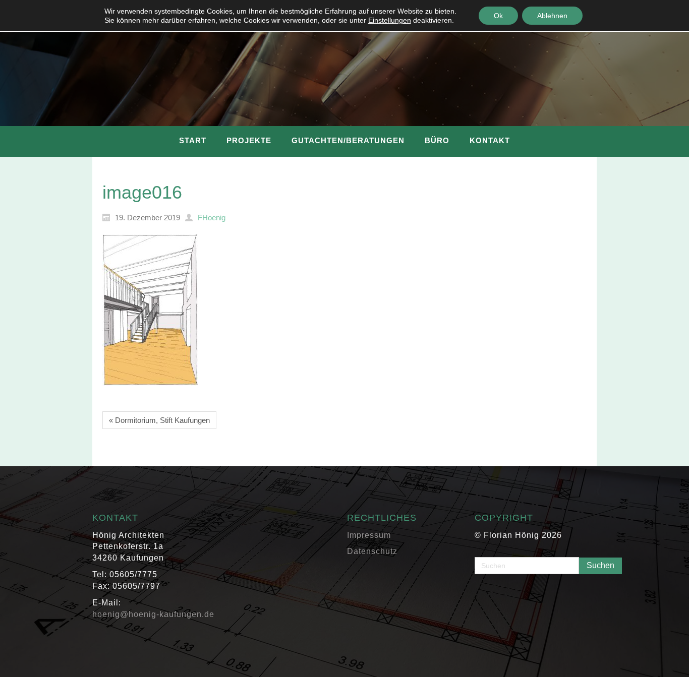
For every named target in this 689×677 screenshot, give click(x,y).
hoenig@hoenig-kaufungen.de (153, 614)
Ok (498, 16)
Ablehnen (552, 16)
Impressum (369, 535)
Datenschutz (372, 551)
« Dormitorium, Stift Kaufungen (159, 420)
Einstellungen (389, 20)
